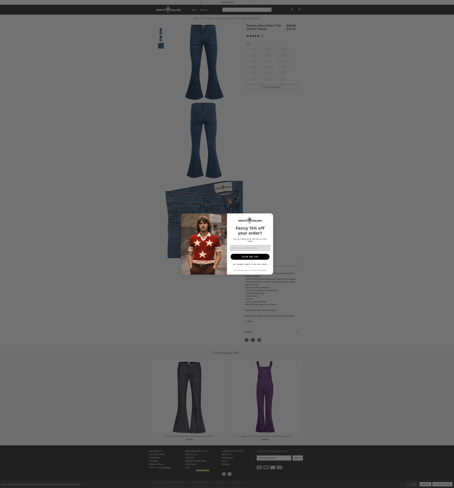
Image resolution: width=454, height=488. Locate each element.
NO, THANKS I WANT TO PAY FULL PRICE (250, 264)
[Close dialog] (271, 216)
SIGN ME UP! (250, 256)
